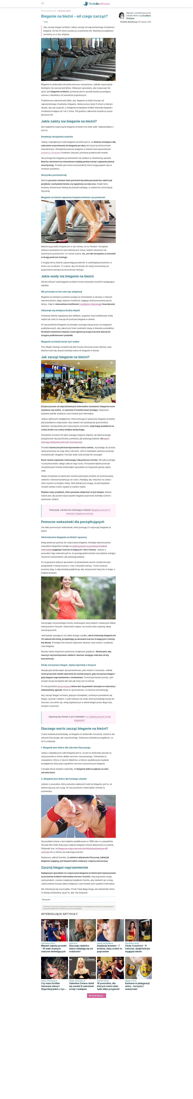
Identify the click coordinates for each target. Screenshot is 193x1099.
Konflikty (73, 943)
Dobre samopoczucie (48, 11)
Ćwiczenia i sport (64, 11)
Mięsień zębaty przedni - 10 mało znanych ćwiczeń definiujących (53, 948)
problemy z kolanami (50, 153)
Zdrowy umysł (103, 981)
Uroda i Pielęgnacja (105, 943)
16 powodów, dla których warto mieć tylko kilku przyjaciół (108, 986)
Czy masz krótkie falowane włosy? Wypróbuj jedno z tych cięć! (53, 986)
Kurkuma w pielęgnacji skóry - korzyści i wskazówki (137, 986)
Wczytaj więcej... (96, 995)
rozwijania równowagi (90, 304)
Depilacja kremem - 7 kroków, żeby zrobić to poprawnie (109, 948)
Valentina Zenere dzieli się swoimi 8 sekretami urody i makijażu (81, 986)
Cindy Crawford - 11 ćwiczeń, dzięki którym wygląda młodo (137, 948)
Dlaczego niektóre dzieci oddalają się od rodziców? (81, 948)
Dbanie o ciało (131, 981)
